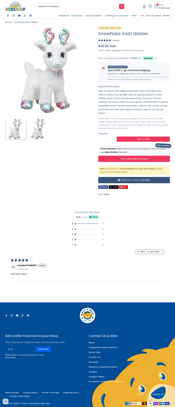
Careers (93, 371)
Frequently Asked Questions (103, 347)
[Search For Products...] (121, 6)
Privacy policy (30, 392)
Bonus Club (94, 352)
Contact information (20, 396)
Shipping (116, 50)
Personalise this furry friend (134, 158)
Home (8, 22)
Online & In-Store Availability (136, 179)
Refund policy (12, 392)
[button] (162, 6)
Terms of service (50, 392)
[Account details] (144, 6)
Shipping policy (71, 392)
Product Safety (96, 376)
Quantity (103, 133)
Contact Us (95, 357)
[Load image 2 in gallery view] (38, 129)
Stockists (93, 362)
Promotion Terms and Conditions (106, 381)
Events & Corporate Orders (103, 366)
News (91, 342)
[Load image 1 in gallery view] (16, 129)
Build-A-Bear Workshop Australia (32, 403)
